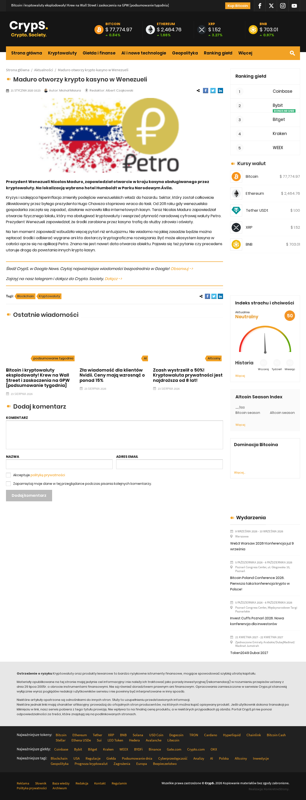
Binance (155, 749)
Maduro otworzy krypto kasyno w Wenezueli (93, 69)
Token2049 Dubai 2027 (249, 652)
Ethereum (166, 24)
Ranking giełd (218, 53)
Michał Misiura (70, 90)
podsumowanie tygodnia (53, 358)
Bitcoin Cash (276, 735)
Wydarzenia (251, 517)
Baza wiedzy (61, 783)
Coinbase (282, 91)
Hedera (134, 740)
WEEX (278, 148)
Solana (138, 735)
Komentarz (17, 417)
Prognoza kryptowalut (91, 763)
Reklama (23, 783)
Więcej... (239, 472)
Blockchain (25, 296)
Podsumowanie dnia (137, 758)
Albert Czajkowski (119, 90)
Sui (99, 740)
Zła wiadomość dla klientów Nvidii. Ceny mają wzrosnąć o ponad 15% (112, 375)
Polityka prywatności (32, 788)
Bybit (278, 105)
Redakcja (82, 783)
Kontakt (100, 783)
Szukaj (292, 53)
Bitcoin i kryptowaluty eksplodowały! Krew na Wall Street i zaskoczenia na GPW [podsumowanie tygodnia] (90, 5)
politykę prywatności (48, 475)
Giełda (111, 758)
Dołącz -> (113, 278)
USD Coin (156, 735)
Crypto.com (196, 749)
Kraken (280, 134)
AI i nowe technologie (143, 53)
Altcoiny (214, 358)
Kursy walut (251, 163)
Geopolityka (185, 53)
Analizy (198, 758)
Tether (97, 735)
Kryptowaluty (62, 53)
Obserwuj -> (181, 268)
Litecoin (173, 740)
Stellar (61, 740)
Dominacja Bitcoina (256, 444)
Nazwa (12, 456)
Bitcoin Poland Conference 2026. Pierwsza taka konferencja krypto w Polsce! (260, 583)
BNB (263, 24)
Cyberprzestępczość (172, 758)
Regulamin (119, 783)
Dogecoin (176, 735)
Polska (224, 758)
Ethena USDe (81, 740)
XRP (211, 24)
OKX (214, 749)
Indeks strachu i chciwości (264, 303)
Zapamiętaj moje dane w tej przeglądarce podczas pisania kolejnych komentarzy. (82, 483)
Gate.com (174, 749)
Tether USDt (257, 210)
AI (145, 358)
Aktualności (43, 69)
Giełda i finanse (99, 53)
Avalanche (153, 740)
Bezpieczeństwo (165, 763)
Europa (141, 763)
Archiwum (60, 788)
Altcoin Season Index (258, 397)
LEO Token (115, 740)
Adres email (127, 456)
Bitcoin (112, 24)
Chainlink (253, 735)
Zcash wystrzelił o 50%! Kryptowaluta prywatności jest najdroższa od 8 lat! (188, 375)
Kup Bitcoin (238, 5)
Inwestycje (261, 758)
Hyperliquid (231, 735)
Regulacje (93, 758)
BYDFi (138, 749)
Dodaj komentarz (29, 495)
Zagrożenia (122, 763)
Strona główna (26, 53)
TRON (193, 735)
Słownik (40, 783)
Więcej (245, 53)
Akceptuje (39, 475)
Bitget (279, 120)
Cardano (210, 735)
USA (76, 758)
